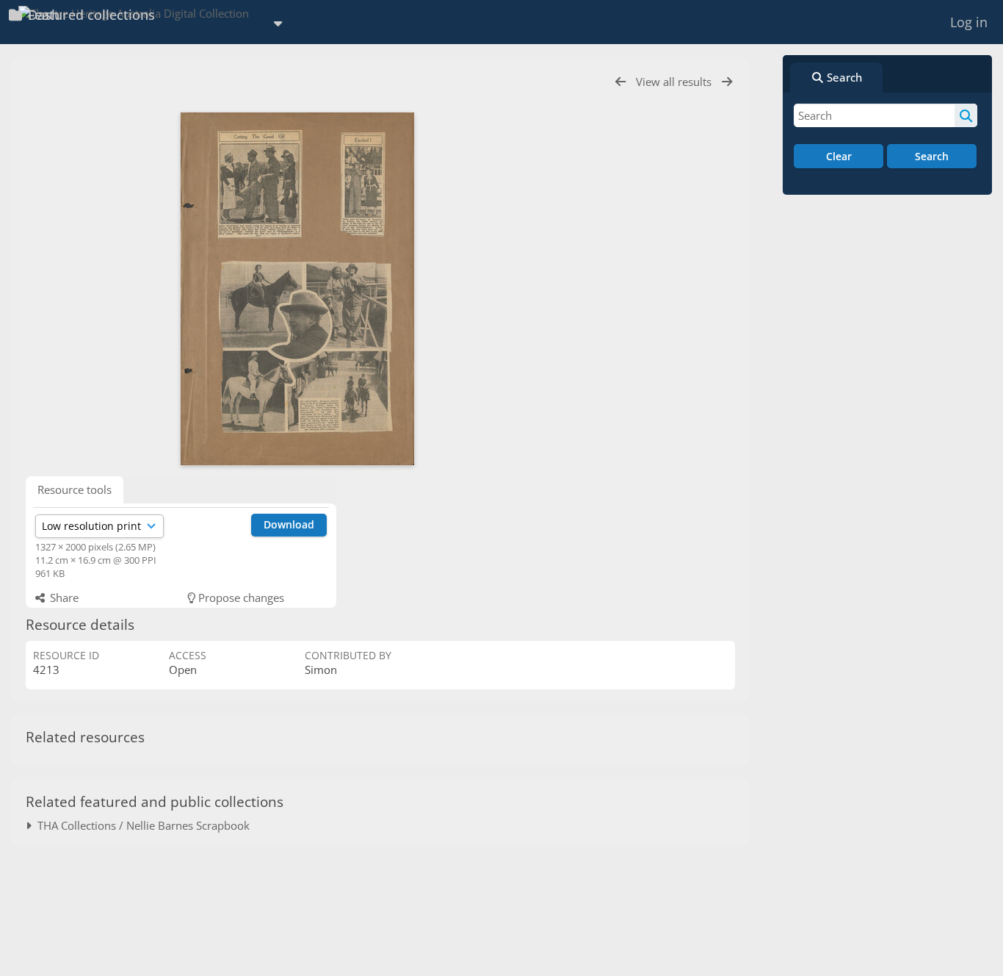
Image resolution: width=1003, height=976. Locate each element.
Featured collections (89, 15)
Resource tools (74, 489)
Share (63, 597)
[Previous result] (620, 82)
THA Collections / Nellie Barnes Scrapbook (141, 825)
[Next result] (727, 82)
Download (289, 524)
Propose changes (239, 597)
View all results (675, 81)
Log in (969, 22)
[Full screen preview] (297, 288)
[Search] (966, 115)
